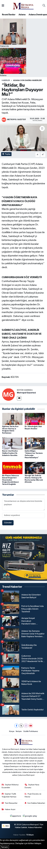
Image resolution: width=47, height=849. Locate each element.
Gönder (8, 523)
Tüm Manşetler (11, 803)
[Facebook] (16, 725)
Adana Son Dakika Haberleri (27, 80)
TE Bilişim (30, 835)
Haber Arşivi (10, 809)
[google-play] (30, 816)
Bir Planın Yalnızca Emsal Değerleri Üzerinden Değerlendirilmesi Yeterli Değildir (10, 480)
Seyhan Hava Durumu (32, 786)
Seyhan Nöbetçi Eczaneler (10, 786)
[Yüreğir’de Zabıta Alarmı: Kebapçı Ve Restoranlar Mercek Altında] (35, 468)
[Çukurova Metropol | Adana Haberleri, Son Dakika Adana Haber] (23, 5)
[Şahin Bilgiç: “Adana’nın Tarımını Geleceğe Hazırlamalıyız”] (35, 443)
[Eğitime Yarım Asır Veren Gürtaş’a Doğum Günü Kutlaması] (12, 419)
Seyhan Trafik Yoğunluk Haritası (9, 795)
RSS (7, 826)
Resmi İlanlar (8, 14)
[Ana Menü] (3, 6)
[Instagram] (26, 725)
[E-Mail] (19, 398)
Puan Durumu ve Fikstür (33, 795)
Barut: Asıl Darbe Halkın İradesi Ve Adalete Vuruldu (10, 453)
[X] (21, 725)
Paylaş (7, 154)
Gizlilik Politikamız (30, 731)
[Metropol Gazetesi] (8, 394)
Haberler (6, 80)
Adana (22, 14)
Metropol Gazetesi (26, 393)
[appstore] (16, 816)
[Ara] (44, 5)
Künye (11, 731)
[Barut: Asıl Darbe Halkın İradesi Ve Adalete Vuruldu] (12, 443)
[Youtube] (30, 725)
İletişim (19, 731)
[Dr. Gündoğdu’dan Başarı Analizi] (35, 419)
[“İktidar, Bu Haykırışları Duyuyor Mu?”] (23, 137)
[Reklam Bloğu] (23, 557)
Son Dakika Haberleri (36, 803)
